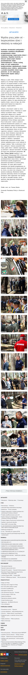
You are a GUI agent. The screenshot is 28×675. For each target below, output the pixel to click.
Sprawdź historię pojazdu (19, 570)
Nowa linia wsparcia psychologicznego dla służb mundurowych (13, 534)
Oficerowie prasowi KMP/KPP (19, 632)
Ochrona (3, 613)
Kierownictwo (4, 505)
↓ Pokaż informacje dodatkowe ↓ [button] (14, 491)
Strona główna (4, 27)
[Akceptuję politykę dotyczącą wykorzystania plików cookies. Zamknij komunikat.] (26, 1)
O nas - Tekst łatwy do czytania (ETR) (10, 531)
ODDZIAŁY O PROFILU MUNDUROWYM (11, 560)
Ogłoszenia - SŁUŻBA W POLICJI (9, 602)
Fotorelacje (20, 500)
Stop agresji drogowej (6, 566)
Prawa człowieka (12, 509)
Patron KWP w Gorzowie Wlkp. (8, 524)
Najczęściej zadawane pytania (8, 598)
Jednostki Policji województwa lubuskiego (11, 507)
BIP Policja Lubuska (23, 654)
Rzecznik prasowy (5, 632)
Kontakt (17, 592)
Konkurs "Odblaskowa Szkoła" (8, 577)
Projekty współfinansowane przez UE (10, 514)
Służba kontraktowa (6, 596)
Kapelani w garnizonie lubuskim (9, 522)
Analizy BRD (17, 575)
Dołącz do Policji (5, 580)
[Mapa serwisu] (5, 13)
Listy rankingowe (5, 604)
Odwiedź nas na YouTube (4, 654)
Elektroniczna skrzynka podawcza (15, 636)
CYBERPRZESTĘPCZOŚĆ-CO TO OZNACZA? (13, 551)
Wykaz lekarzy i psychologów (14, 613)
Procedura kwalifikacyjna (7, 588)
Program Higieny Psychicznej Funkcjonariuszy (12, 520)
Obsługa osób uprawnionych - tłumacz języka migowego (12, 639)
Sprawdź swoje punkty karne (8, 568)
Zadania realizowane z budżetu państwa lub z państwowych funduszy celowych (12, 512)
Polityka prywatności (18, 666)
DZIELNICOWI (4, 625)
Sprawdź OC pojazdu (6, 570)
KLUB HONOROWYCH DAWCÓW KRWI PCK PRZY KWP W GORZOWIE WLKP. (12, 526)
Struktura (11, 505)
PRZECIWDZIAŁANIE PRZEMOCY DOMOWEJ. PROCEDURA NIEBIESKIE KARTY (13, 548)
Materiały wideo (12, 500)
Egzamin (15, 609)
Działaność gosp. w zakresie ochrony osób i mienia (12, 616)
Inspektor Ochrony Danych (8, 634)
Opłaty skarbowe (5, 618)
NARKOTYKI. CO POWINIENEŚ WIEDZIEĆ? (12, 546)
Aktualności (12, 27)
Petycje (3, 636)
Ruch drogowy (4, 563)
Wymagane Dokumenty (7, 590)
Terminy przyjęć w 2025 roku (8, 594)
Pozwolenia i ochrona (6, 606)
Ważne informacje (5, 620)
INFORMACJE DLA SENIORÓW (9, 558)
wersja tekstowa (3, 672)
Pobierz (3, 623)
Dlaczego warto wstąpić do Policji (9, 584)
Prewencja (3, 537)
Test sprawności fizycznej (7, 592)
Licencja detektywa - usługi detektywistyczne (12, 611)
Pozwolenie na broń (6, 609)
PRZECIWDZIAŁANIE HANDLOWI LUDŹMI (12, 544)
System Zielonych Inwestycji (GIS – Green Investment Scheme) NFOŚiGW (11, 517)
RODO (2, 627)
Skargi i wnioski (20, 634)
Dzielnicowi (4, 509)
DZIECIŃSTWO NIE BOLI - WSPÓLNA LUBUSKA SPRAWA (13, 556)
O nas (2, 503)
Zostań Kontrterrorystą (7, 600)
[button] (25, 13)
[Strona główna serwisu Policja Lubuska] (2, 13)
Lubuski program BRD (6, 575)
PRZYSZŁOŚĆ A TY (6, 542)
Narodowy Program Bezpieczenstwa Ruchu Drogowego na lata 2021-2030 (12, 572)
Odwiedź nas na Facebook (7, 654)
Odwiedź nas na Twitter (10, 654)
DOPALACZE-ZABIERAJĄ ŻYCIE (9, 553)
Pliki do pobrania (22, 577)
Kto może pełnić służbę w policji (9, 586)
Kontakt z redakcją (4, 660)
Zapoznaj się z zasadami (19, 663)
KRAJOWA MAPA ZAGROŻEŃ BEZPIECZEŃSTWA (13, 540)
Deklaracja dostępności (7, 529)
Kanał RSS (1, 654)
